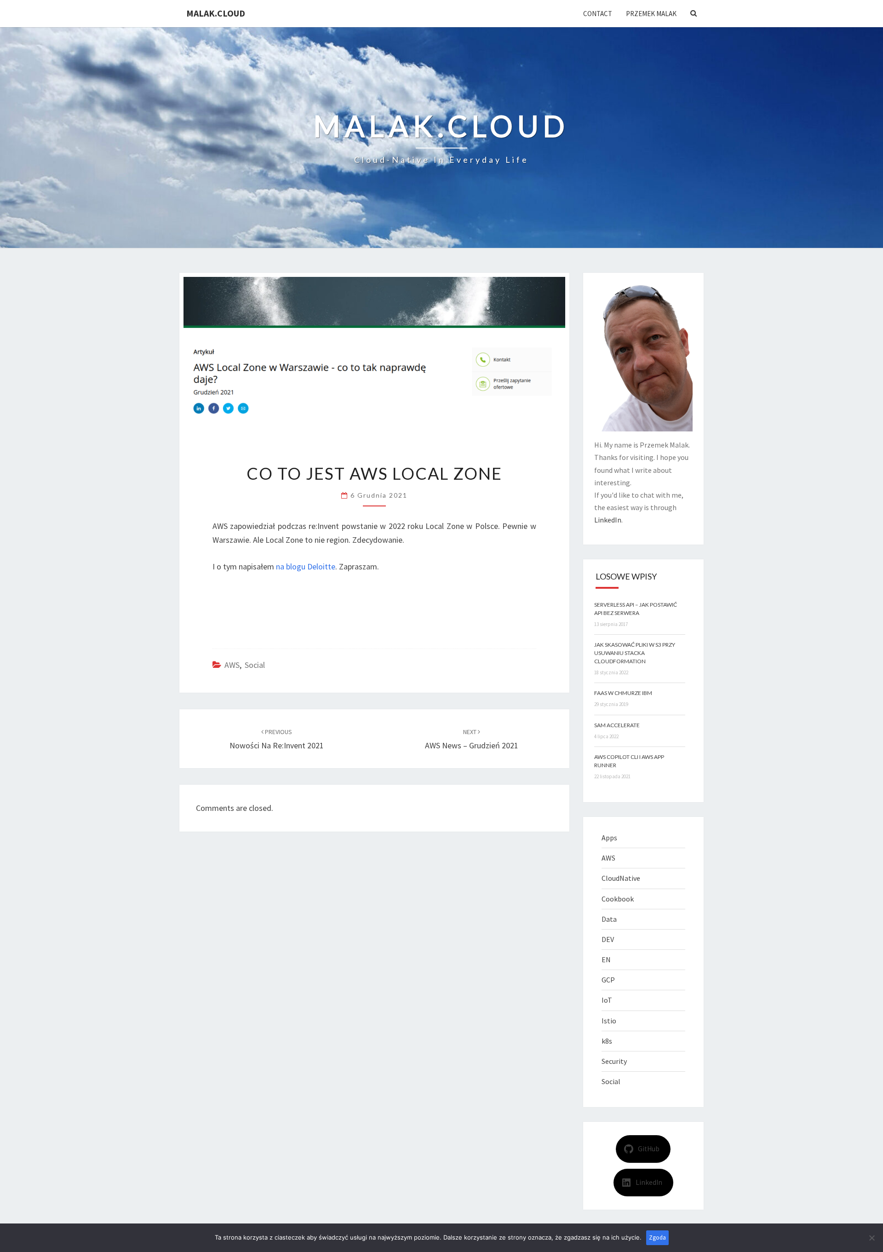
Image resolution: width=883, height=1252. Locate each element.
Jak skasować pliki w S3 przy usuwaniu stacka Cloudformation (634, 653)
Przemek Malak (651, 13)
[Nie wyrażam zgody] (871, 1237)
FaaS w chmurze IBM (623, 692)
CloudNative (621, 878)
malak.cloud (215, 13)
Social (255, 665)
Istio (609, 1020)
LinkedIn (607, 519)
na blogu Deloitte (305, 566)
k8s (607, 1040)
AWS (232, 665)
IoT (607, 1000)
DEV (608, 939)
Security (614, 1061)
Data (609, 919)
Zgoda (657, 1237)
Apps (609, 837)
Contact (597, 13)
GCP (608, 979)
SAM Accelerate (617, 725)
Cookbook (618, 898)
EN (606, 959)
